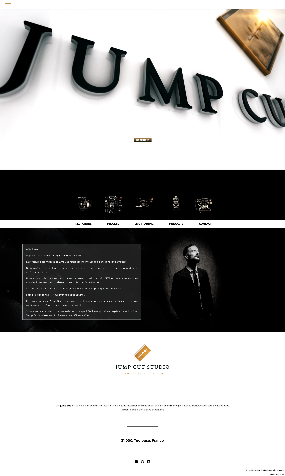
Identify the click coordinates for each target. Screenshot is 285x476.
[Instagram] (142, 461)
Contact (205, 223)
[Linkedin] (148, 461)
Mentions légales (277, 474)
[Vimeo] (136, 461)
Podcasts (176, 223)
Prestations (83, 223)
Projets (113, 223)
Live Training (144, 223)
